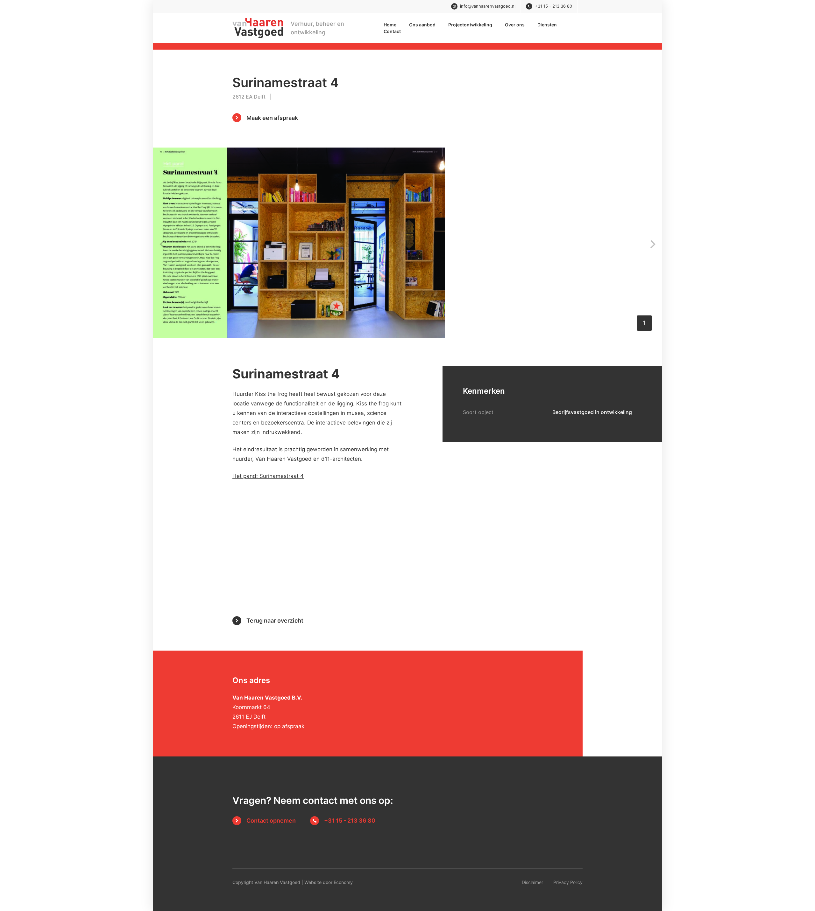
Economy (343, 882)
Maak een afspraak (272, 117)
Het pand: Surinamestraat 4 (268, 476)
